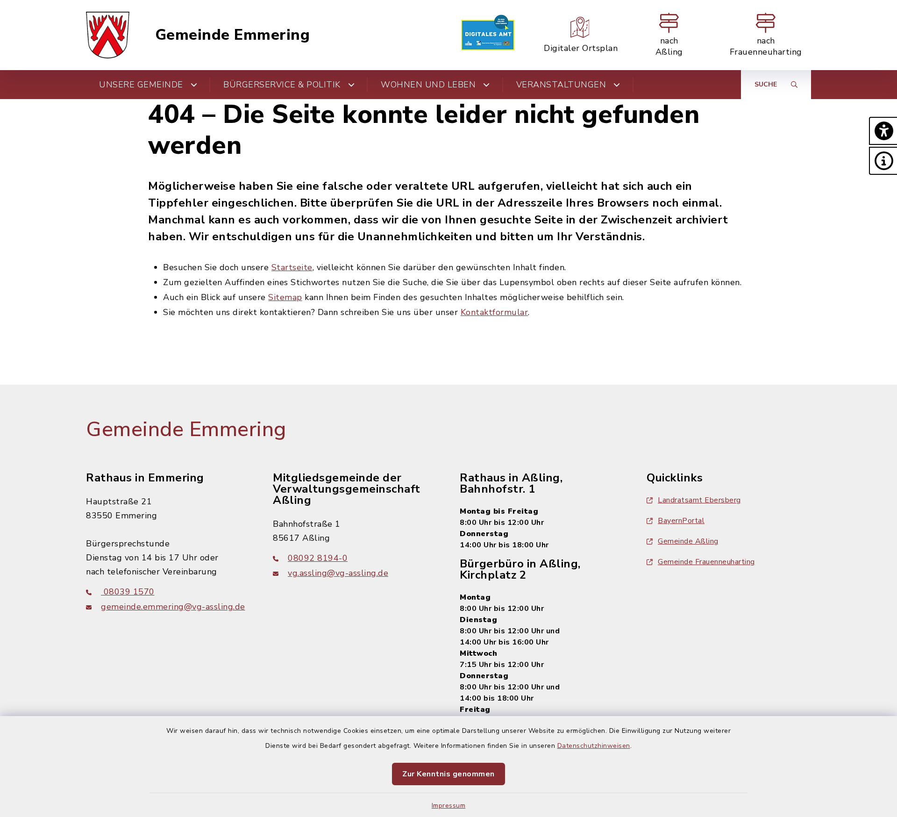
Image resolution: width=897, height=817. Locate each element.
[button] (883, 131)
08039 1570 (128, 591)
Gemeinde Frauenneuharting (706, 562)
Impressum (449, 805)
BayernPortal (681, 521)
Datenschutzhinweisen (593, 745)
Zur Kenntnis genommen (448, 774)
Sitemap (285, 297)
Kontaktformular (494, 312)
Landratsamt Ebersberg (699, 500)
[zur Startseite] (107, 35)
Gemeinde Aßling (688, 541)
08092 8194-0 (318, 558)
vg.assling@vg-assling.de (338, 573)
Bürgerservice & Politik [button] (282, 84)
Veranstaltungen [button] (561, 84)
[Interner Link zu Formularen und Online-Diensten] (488, 35)
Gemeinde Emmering (232, 35)
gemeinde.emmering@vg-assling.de (173, 606)
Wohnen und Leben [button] (428, 84)
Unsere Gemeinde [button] (141, 84)
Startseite (292, 267)
